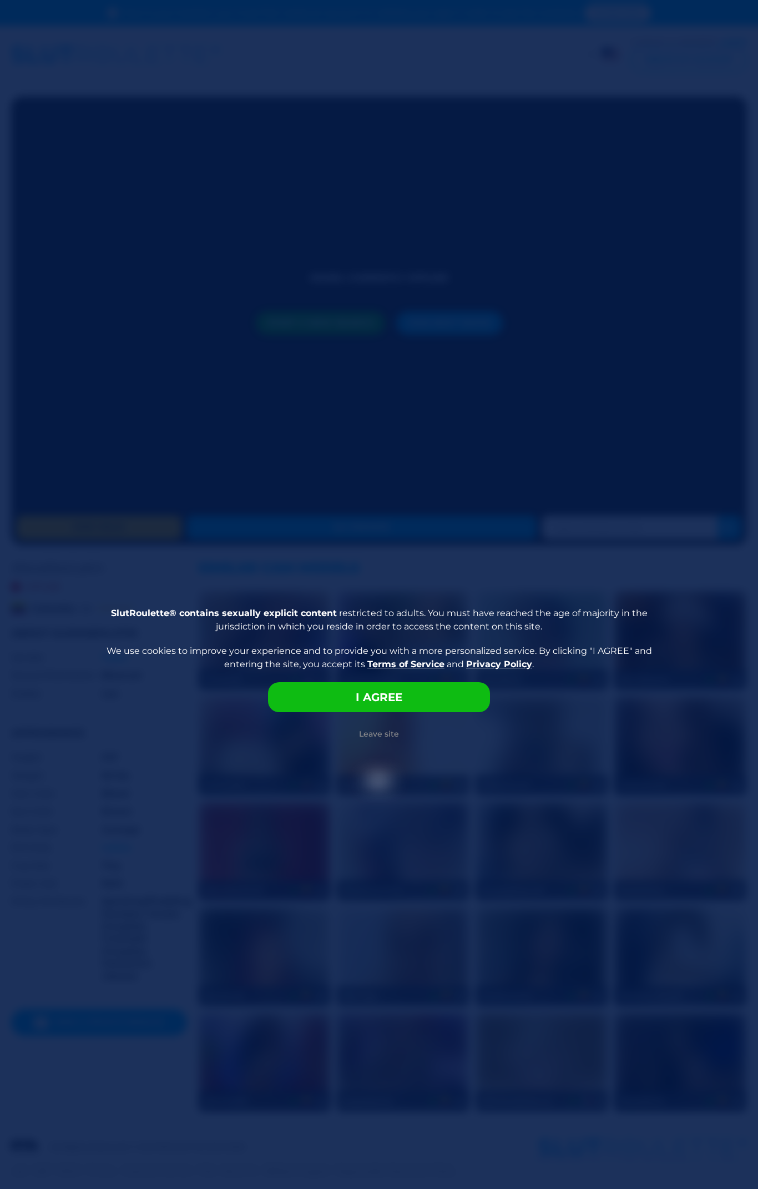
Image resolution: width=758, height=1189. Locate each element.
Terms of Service (405, 664)
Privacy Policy (499, 664)
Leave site (379, 734)
